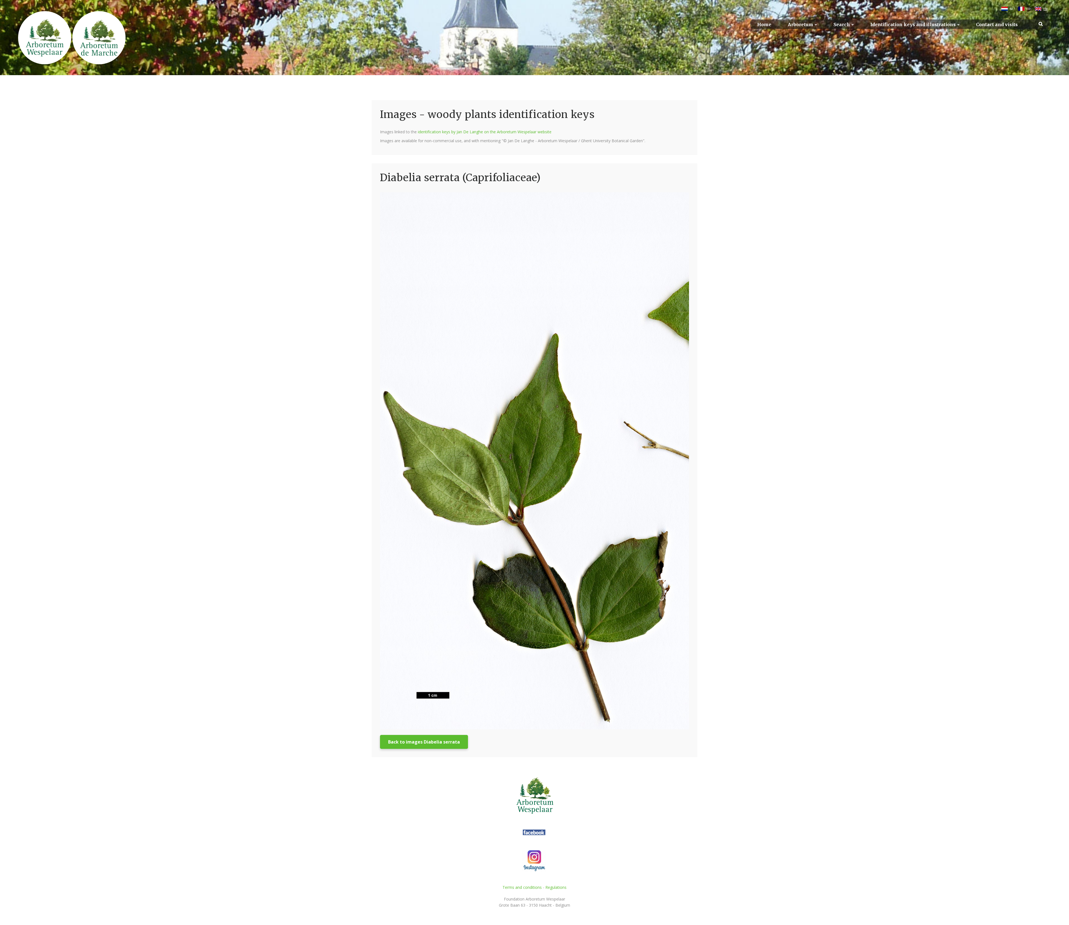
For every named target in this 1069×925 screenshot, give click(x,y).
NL (1012, 9)
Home (764, 24)
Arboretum (800, 24)
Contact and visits (997, 24)
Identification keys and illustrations (913, 24)
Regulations (556, 887)
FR (1028, 9)
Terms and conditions (522, 887)
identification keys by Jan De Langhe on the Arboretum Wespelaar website (484, 131)
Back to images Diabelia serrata (424, 742)
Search (841, 24)
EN (1045, 9)
